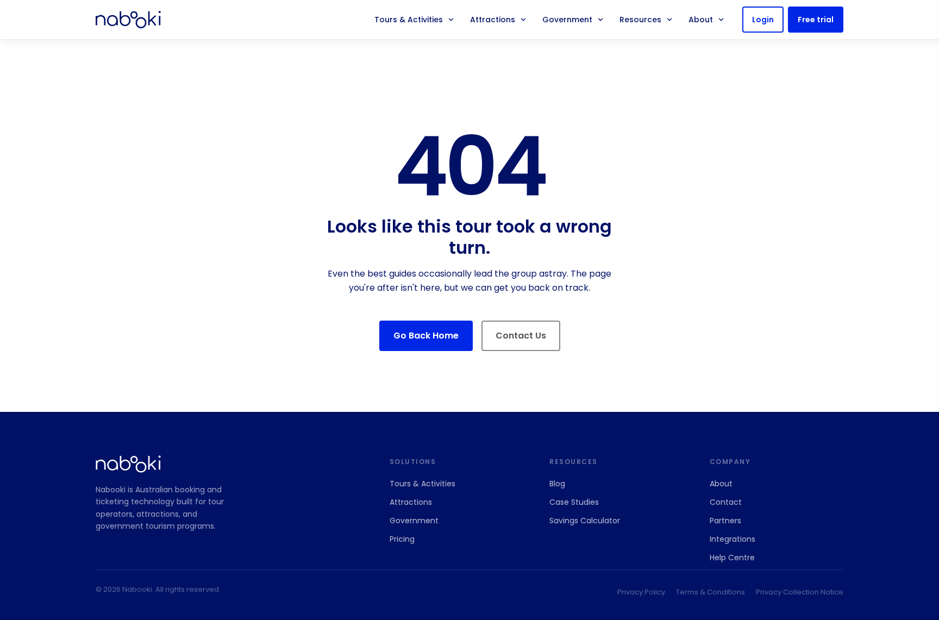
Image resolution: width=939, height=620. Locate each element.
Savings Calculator (584, 520)
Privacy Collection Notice (799, 592)
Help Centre (732, 557)
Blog (557, 483)
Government (567, 19)
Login (763, 19)
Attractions (492, 19)
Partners (725, 520)
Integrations (732, 539)
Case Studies (574, 502)
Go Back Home (426, 335)
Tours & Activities (408, 19)
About (700, 19)
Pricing (402, 539)
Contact (726, 502)
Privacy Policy (641, 592)
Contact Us (521, 335)
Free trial (816, 19)
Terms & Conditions (710, 592)
